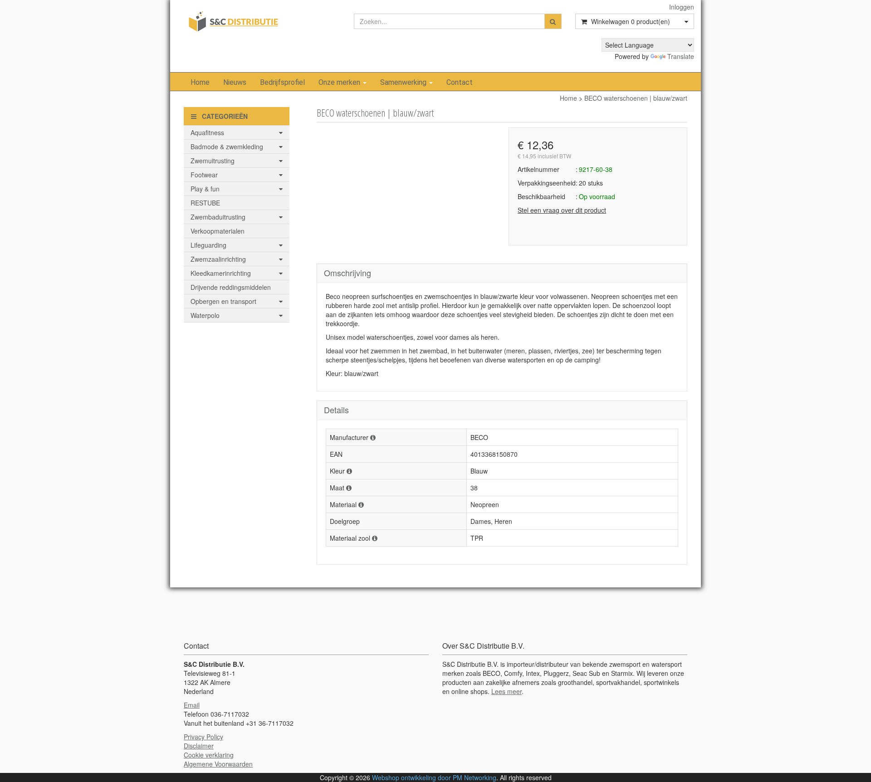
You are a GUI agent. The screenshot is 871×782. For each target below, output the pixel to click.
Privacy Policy (203, 736)
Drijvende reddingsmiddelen (231, 287)
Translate (680, 56)
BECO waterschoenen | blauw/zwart (635, 98)
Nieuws (234, 82)
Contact (459, 82)
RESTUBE (205, 202)
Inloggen (681, 6)
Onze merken (340, 82)
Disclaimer (199, 745)
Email (192, 704)
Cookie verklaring (209, 754)
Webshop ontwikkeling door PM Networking (434, 777)
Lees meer (506, 691)
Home (200, 82)
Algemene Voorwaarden (218, 763)
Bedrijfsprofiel (282, 82)
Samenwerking (404, 82)
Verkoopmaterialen (218, 230)
